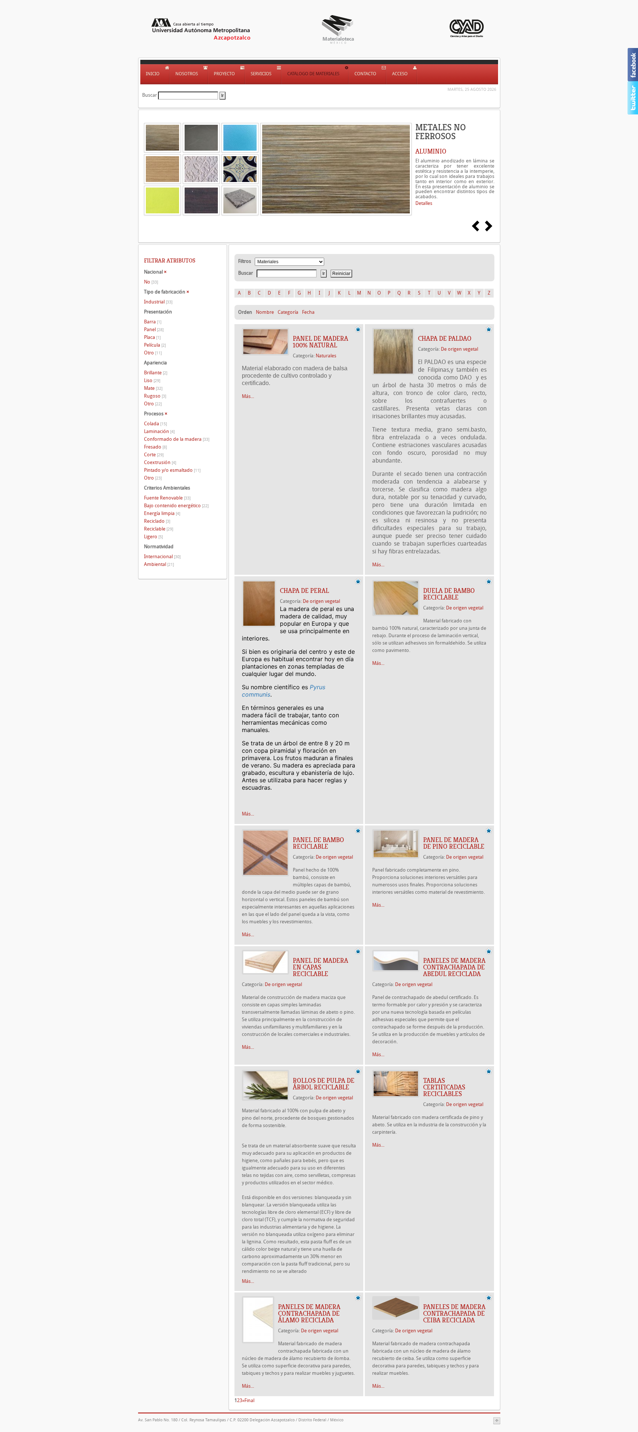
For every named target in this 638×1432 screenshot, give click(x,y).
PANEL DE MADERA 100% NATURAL (320, 341)
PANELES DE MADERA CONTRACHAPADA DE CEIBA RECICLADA (454, 1313)
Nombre (265, 312)
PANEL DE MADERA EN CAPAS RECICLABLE (320, 967)
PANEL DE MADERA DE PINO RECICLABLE (453, 843)
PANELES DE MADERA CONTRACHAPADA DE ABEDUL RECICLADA (454, 967)
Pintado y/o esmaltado (172, 470)
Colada (155, 423)
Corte (154, 454)
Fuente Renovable (167, 498)
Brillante (155, 372)
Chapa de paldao (444, 338)
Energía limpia (162, 513)
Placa (152, 337)
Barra (152, 321)
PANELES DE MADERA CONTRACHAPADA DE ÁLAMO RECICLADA (309, 1313)
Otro (153, 353)
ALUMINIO (430, 151)
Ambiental (159, 564)
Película (155, 345)
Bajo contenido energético (176, 505)
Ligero (153, 536)
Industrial (158, 302)
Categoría (288, 312)
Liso (152, 380)
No (151, 282)
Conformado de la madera (176, 439)
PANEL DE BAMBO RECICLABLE (318, 843)
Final (249, 1400)
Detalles (423, 203)
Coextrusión (160, 462)
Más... (248, 396)
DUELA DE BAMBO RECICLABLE (449, 594)
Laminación (159, 431)
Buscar (149, 95)
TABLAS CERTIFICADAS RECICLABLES (444, 1087)
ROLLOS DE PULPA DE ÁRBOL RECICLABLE (323, 1083)
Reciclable (158, 529)
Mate (153, 388)
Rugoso (155, 396)
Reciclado (157, 521)
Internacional (162, 556)
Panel (154, 329)
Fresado (155, 447)
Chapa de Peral (304, 591)
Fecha (308, 312)
